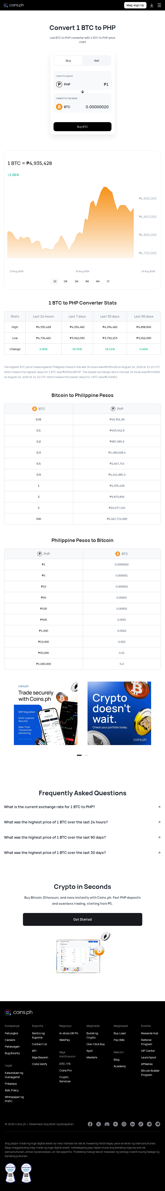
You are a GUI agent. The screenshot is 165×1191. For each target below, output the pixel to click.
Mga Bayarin (40, 1057)
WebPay (64, 1040)
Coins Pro (65, 1070)
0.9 (39, 474)
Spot (90, 1051)
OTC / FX (65, 1064)
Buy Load (120, 1033)
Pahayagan (12, 1046)
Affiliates (147, 1064)
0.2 (39, 441)
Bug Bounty (12, 1053)
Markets (92, 1057)
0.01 (38, 419)
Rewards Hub (149, 1033)
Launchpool (148, 1057)
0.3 (39, 452)
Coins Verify (39, 1064)
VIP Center (148, 1051)
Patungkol (11, 1033)
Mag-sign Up (135, 5)
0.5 (39, 463)
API (34, 1051)
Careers (10, 1040)
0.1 (39, 430)
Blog (116, 1059)
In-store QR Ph (68, 1033)
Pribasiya (11, 1084)
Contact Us (39, 1044)
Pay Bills (119, 1040)
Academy (120, 1066)
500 (38, 519)
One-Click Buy (96, 1044)
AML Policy (12, 1090)
